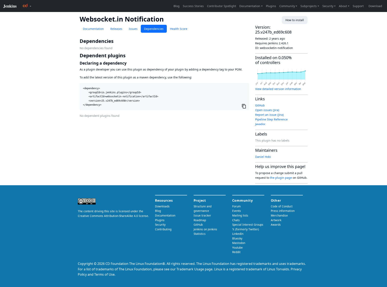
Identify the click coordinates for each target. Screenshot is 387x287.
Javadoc (260, 124)
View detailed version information (278, 89)
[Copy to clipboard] (244, 106)
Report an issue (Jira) (269, 115)
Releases (116, 29)
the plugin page (281, 178)
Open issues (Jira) (267, 110)
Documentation (93, 29)
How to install (294, 20)
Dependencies (154, 29)
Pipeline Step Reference (271, 119)
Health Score (178, 29)
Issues (133, 29)
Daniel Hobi (263, 157)
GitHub (260, 105)
